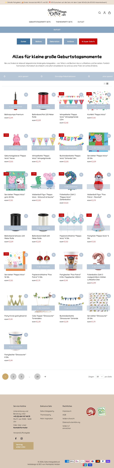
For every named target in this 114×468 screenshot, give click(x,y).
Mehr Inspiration (46, 418)
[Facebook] (15, 438)
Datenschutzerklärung (71, 422)
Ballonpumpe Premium (14, 114)
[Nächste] (45, 376)
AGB (64, 415)
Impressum (67, 411)
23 (37, 377)
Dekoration (54, 41)
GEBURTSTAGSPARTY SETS (40, 22)
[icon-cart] (109, 12)
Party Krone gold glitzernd (15, 316)
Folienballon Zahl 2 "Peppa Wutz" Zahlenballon (67, 197)
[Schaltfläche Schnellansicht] (26, 95)
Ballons (39, 41)
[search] (99, 12)
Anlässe (70, 41)
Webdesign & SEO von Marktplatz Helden (43, 464)
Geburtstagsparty (47, 411)
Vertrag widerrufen (20, 446)
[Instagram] (21, 438)
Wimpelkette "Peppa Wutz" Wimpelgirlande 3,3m (69, 117)
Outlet (23, 41)
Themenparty (45, 415)
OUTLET (81, 22)
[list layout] (104, 83)
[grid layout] (107, 83)
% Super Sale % (88, 41)
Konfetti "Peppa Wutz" (96, 114)
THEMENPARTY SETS (64, 22)
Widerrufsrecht (68, 418)
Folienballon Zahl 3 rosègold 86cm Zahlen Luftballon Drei (96, 277)
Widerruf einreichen (67, 427)
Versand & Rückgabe (21, 433)
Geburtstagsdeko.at (52, 462)
